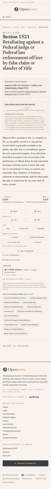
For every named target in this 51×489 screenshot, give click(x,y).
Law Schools (8, 424)
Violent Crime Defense (29, 325)
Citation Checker (10, 438)
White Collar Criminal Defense (15, 334)
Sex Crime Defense (11, 316)
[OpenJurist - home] (25, 9)
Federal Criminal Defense (13, 307)
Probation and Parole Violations (29, 311)
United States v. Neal (14, 88)
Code (5, 411)
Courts (5, 421)
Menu (8, 17)
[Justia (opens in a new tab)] (34, 397)
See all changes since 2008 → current (17, 279)
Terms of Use (40, 479)
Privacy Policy (9, 482)
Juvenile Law (8, 311)
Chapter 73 (32, 27)
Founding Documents (12, 431)
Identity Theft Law (34, 307)
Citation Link (23, 228)
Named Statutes (10, 428)
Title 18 (16, 27)
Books (5, 434)
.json (14, 346)
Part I (23, 27)
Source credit (11, 275)
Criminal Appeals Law (38, 298)
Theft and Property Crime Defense (17, 320)
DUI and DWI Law (29, 302)
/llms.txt (6, 452)
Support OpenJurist (25, 463)
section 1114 (21, 157)
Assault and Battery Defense (15, 298)
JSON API (7, 456)
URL (8, 228)
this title (6, 180)
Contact (41, 475)
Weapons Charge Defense (14, 329)
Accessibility (28, 475)
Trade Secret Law (10, 325)
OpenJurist (7, 27)
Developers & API (10, 448)
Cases (5, 407)
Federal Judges (9, 417)
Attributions (27, 479)
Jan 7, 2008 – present (13, 270)
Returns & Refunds (11, 479)
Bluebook (41, 228)
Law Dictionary (9, 414)
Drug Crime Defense (11, 302)
